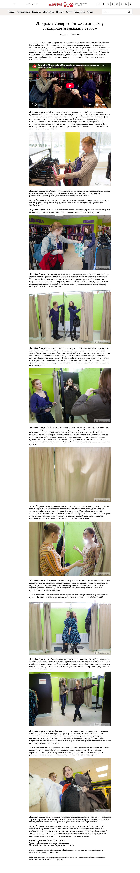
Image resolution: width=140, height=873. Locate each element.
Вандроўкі (80, 11)
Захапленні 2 (76, 34)
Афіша (90, 11)
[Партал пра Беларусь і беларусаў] (67, 4)
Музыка (59, 11)
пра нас (16, 4)
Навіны (11, 11)
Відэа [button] (68, 11)
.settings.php (57, 859)
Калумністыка (23, 11)
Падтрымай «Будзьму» (29, 4)
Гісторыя (36, 11)
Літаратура (48, 11)
